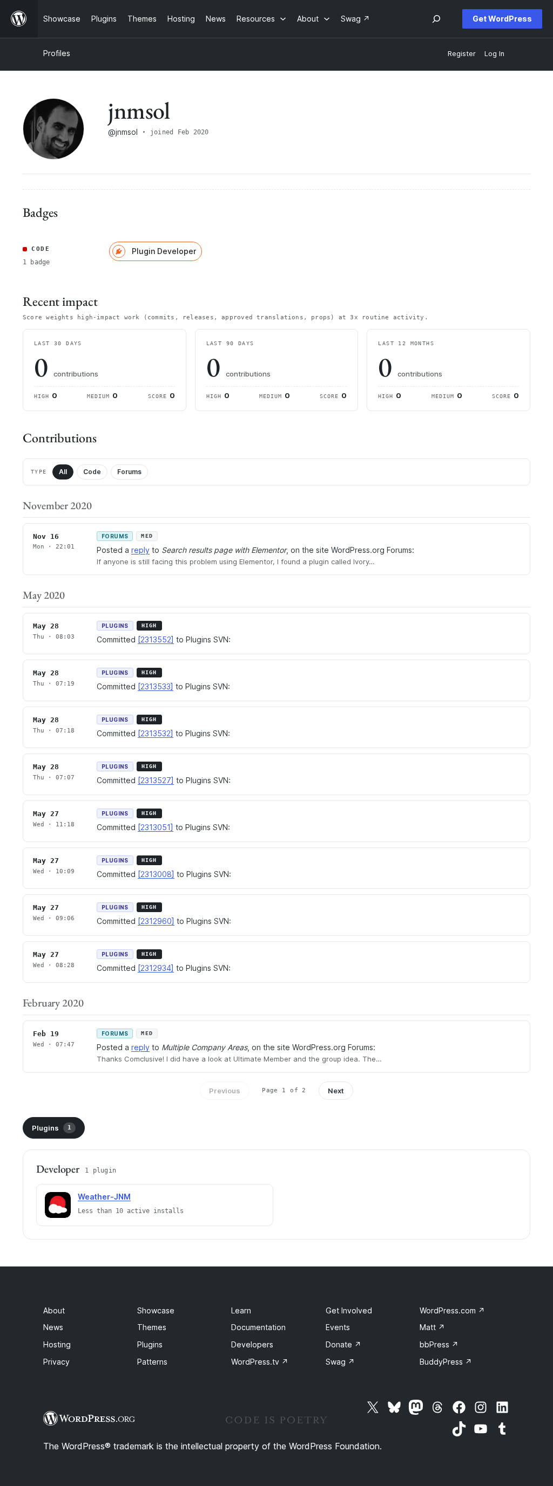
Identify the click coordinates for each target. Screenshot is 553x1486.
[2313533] (155, 686)
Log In (494, 54)
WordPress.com (452, 1310)
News (53, 1327)
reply (140, 549)
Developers (252, 1344)
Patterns (152, 1361)
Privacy (56, 1361)
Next (336, 1090)
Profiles (56, 53)
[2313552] (156, 639)
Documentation (258, 1327)
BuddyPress (446, 1361)
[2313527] (156, 780)
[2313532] (155, 733)
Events (338, 1327)
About (54, 1310)
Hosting (57, 1344)
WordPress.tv (259, 1361)
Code (92, 472)
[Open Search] (436, 19)
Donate (343, 1344)
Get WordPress (502, 18)
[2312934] (156, 968)
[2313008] (156, 874)
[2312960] (156, 921)
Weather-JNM (104, 1196)
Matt (432, 1327)
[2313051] (155, 827)
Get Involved (349, 1310)
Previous (224, 1090)
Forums (129, 472)
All (63, 472)
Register (462, 54)
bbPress (439, 1344)
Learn (241, 1310)
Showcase (155, 1310)
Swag (340, 1361)
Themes (151, 1327)
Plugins (51, 1128)
